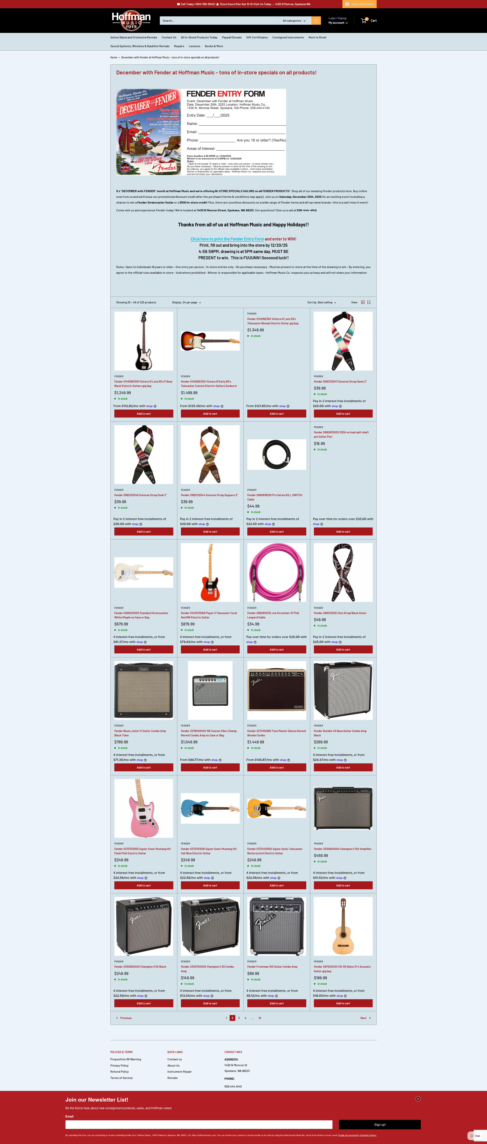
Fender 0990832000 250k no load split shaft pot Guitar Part (341, 434)
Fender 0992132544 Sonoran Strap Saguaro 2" (209, 495)
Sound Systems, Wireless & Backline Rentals (139, 46)
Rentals (172, 1078)
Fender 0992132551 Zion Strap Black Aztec (340, 613)
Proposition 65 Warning (125, 1059)
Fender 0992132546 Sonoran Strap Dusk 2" (140, 495)
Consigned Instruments (288, 37)
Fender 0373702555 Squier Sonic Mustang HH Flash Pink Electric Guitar (142, 851)
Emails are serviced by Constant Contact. (357, 1135)
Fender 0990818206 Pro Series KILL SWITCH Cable (274, 497)
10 (260, 1018)
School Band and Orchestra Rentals (133, 37)
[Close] (418, 1099)
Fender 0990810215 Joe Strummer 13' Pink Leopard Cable (273, 615)
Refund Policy (119, 1071)
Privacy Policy (119, 1065)
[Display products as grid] (362, 302)
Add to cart (144, 413)
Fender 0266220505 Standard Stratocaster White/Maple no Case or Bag (141, 615)
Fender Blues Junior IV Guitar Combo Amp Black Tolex (140, 733)
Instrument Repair (179, 1071)
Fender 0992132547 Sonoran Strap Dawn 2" (340, 381)
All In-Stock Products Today (199, 37)
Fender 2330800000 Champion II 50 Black (140, 966)
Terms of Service (121, 1078)
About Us (173, 1065)
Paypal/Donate (232, 37)
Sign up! (380, 1124)
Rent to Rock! (318, 37)
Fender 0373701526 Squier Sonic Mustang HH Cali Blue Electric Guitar (209, 851)
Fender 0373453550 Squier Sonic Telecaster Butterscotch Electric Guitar (274, 851)
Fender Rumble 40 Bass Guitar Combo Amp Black (340, 733)
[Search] (316, 20)
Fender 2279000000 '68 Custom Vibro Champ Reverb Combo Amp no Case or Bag (209, 733)
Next (363, 1018)
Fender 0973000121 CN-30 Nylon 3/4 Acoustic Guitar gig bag (342, 969)
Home (113, 57)
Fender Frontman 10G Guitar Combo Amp (272, 966)
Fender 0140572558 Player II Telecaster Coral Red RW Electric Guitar (209, 615)
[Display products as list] (369, 302)
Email (69, 1116)
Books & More (214, 46)
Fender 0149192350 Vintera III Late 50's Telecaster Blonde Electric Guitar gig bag (272, 321)
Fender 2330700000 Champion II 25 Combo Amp (207, 969)
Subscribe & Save (362, 4)
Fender (118, 376)
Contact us (174, 1059)
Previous (125, 1018)
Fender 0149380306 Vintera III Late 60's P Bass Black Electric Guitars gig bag (143, 383)
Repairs (179, 46)
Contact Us (169, 37)
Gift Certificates (257, 37)
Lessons (194, 46)
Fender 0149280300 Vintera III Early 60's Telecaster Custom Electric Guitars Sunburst (209, 383)
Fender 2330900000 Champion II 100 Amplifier (343, 848)
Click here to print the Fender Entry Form (227, 238)
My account (337, 22)
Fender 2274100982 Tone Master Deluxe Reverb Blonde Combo (276, 733)
